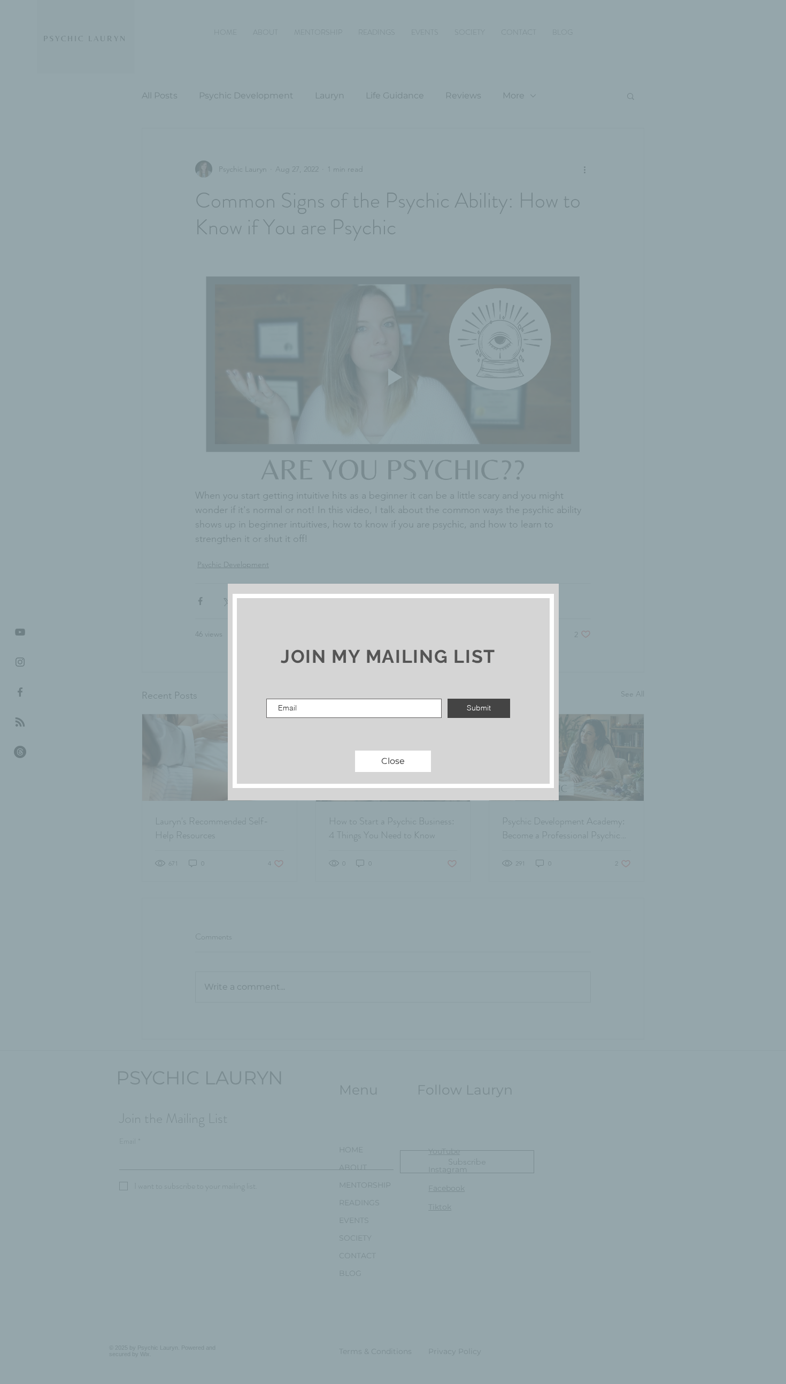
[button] (393, 761)
